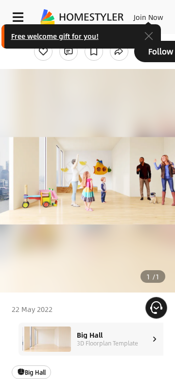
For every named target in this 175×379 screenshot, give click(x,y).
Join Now (148, 17)
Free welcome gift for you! (55, 36)
